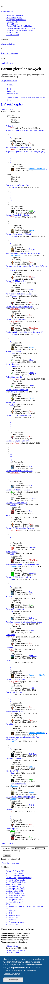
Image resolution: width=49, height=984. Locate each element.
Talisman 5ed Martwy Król (16, 281)
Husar (12, 492)
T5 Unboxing (11, 647)
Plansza (8, 660)
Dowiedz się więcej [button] (12, 974)
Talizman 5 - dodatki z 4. (15, 609)
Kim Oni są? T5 (12, 771)
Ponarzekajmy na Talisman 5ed (17, 185)
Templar (13, 296)
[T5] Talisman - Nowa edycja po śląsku (20, 797)
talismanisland (15, 255)
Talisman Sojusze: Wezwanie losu (18, 415)
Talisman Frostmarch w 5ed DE (18, 490)
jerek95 (13, 741)
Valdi (12, 128)
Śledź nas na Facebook (9, 54)
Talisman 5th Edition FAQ (16, 319)
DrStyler (13, 392)
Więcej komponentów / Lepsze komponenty (22, 564)
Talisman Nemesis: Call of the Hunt (19, 471)
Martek (31, 398)
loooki (31, 688)
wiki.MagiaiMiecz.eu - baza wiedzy (19, 147)
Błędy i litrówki (11, 552)
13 (11, 456)
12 (11, 204)
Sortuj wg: (30, 848)
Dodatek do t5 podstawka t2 (16, 503)
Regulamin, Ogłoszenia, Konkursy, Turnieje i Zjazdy (25, 130)
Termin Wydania (12, 829)
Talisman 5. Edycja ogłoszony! (17, 441)
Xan (30, 466)
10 (11, 200)
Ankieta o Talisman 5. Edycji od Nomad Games (24, 622)
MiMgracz (33, 656)
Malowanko (10, 635)
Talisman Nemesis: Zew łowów (17, 215)
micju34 (13, 366)
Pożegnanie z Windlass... (15, 758)
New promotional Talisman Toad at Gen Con (23, 253)
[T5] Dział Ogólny (12, 104)
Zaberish (32, 573)
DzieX (14, 187)
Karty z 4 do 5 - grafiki (14, 364)
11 (11, 202)
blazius (31, 230)
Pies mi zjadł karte (12, 402)
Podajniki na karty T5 (14, 377)
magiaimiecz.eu (7, 63)
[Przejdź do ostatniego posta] (34, 143)
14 (11, 458)
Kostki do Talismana (13, 351)
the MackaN (15, 566)
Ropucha (9, 596)
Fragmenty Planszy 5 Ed (15, 711)
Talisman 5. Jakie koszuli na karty (18, 577)
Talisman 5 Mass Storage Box (17, 390)
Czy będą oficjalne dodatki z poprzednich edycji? (24, 332)
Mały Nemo (15, 309)
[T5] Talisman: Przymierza (16, 784)
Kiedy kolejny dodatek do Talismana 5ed (21, 294)
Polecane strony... (7, 11)
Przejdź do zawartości (9, 81)
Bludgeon (14, 786)
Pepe (31, 511)
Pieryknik (14, 236)
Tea (11, 611)
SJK (12, 405)
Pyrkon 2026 (10, 126)
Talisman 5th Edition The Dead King (20, 307)
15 (11, 460)
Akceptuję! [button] (13, 980)
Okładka (9, 809)
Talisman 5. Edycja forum (15, 679)
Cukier (13, 270)
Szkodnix (32, 547)
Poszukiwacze (11, 724)
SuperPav (32, 498)
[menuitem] (8, 89)
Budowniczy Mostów (37, 169)
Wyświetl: (7, 848)
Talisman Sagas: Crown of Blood (18, 234)
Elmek (12, 353)
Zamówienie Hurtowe (14, 692)
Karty (8, 515)
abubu (12, 149)
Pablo (31, 767)
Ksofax (13, 505)
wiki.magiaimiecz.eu (8, 44)
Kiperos (32, 249)
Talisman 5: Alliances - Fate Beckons (20, 528)
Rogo (31, 211)
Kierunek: (7, 851)
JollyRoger (33, 754)
